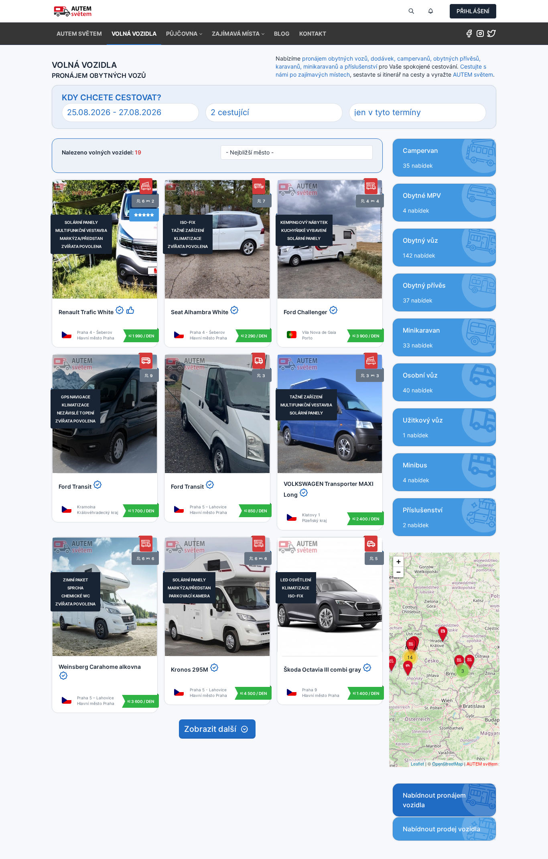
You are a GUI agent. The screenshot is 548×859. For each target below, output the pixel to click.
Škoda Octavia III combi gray (322, 669)
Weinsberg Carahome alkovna (100, 666)
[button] (184, 33)
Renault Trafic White (86, 312)
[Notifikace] (430, 11)
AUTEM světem (473, 74)
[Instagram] (480, 35)
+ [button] (398, 561)
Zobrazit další (212, 729)
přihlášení (473, 11)
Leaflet (417, 763)
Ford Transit (75, 486)
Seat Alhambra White (199, 312)
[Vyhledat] (411, 11)
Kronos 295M (189, 669)
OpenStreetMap (447, 763)
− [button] (398, 572)
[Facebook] (469, 35)
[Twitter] (491, 35)
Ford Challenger (305, 312)
